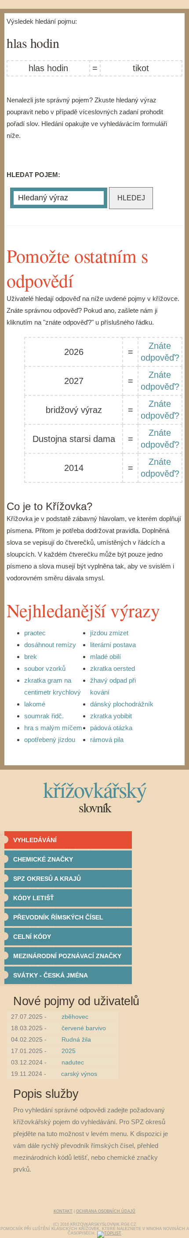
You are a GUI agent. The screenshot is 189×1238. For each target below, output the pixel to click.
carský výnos (79, 1073)
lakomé (34, 704)
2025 (69, 1050)
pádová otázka (111, 727)
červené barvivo (84, 1028)
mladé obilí (105, 656)
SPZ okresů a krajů (47, 878)
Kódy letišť (33, 897)
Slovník (95, 807)
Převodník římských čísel (58, 917)
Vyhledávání (35, 839)
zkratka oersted (112, 668)
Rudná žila (76, 1039)
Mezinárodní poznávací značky (67, 955)
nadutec (73, 1062)
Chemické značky (43, 859)
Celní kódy (32, 936)
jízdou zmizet (109, 633)
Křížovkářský (94, 789)
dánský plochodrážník (121, 704)
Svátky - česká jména (50, 975)
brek (30, 656)
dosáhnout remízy (50, 644)
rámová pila (107, 739)
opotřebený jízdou (49, 739)
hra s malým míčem (53, 727)
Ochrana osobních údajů (105, 1211)
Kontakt (63, 1211)
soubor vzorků (44, 668)
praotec (35, 633)
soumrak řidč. (44, 716)
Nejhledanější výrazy (83, 610)
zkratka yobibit (111, 716)
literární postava (113, 644)
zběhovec (75, 1016)
